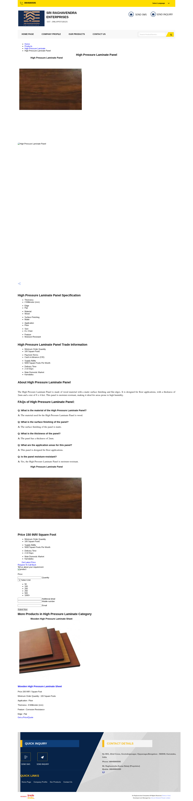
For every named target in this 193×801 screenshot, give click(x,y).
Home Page (28, 34)
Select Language (158, 3)
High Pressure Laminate (35, 48)
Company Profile (51, 34)
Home (27, 44)
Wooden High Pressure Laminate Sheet (40, 686)
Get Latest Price (28, 562)
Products (28, 46)
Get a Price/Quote (25, 717)
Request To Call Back (27, 565)
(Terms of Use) (166, 795)
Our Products (77, 34)
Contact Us (99, 34)
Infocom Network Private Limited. (161, 798)
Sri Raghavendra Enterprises (61, 17)
